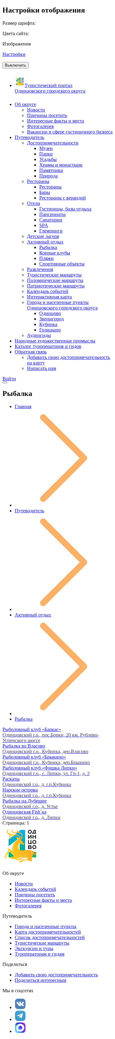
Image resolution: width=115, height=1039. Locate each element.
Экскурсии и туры (34, 948)
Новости (24, 883)
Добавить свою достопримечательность (56, 974)
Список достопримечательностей (50, 937)
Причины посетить (35, 894)
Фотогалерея (28, 905)
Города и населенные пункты (45, 926)
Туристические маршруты (42, 943)
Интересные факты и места (43, 900)
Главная (23, 406)
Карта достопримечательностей (48, 932)
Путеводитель (29, 510)
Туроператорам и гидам (39, 954)
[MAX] (20, 1027)
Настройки (13, 54)
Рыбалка (24, 719)
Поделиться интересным (40, 980)
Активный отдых (33, 614)
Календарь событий (35, 889)
